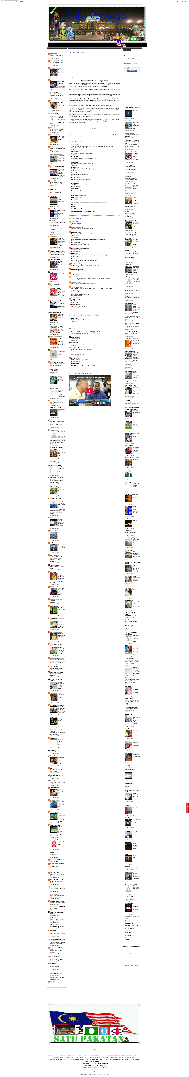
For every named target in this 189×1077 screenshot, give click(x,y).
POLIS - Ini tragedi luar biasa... (135, 732)
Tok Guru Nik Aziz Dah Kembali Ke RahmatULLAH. (136, 605)
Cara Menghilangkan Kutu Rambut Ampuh (61, 453)
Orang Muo (128, 121)
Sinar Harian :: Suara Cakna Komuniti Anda (82, 211)
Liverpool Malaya (75, 358)
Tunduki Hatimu (54, 565)
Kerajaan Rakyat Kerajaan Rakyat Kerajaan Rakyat (132, 408)
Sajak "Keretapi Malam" (76, 249)
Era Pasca (53, 461)
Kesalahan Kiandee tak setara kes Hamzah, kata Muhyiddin (57, 129)
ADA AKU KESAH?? (56, 632)
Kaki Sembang (54, 369)
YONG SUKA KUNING (131, 339)
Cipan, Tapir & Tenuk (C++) (57, 873)
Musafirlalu (128, 176)
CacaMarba (128, 400)
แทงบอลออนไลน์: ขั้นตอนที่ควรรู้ (79, 333)
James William (99, 1074)
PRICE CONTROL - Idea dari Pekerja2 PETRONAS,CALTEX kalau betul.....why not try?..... (57, 661)
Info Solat (135, 807)
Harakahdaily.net (75, 200)
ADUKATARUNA (55, 260)
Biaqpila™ (53, 272)
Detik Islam (53, 221)
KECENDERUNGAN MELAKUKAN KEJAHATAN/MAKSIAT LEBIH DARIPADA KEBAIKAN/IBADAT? (131, 169)
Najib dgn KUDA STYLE (61, 719)
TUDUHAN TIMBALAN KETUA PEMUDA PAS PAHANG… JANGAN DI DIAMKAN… (56, 559)
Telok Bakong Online (55, 465)
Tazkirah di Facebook (76, 223)
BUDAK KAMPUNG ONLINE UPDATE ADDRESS (61, 685)
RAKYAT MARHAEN (56, 288)
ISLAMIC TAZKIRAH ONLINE (80, 294)
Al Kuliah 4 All (75, 348)
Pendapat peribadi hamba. (57, 901)
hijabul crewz (128, 714)
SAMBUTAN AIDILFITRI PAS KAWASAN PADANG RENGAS (136, 637)
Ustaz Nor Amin (75, 259)
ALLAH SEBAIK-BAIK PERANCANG (136, 887)
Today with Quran (76, 277)
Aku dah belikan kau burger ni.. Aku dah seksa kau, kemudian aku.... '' (136, 908)
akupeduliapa (53, 963)
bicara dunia (128, 665)
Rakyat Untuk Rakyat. (131, 678)
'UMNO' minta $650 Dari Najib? (136, 485)
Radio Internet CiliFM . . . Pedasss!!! (57, 948)
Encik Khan (53, 717)
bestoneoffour (128, 250)
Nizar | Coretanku (129, 289)
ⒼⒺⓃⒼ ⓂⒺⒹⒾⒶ (130, 386)
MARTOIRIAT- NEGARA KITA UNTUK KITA (57, 860)
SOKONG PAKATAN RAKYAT (131, 613)
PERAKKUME (129, 588)
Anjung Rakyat (129, 600)
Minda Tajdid (74, 237)
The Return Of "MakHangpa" (78, 344)
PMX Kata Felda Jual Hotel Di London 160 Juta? (57, 875)
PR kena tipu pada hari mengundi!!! (55, 674)
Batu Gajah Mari (129, 753)
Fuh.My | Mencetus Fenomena (130, 929)
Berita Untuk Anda (130, 351)
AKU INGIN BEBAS (130, 220)
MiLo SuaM (128, 196)
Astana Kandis (129, 923)
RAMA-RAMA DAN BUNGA (57, 926)
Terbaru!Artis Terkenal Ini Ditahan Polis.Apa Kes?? (61, 591)
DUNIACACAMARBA (56, 408)
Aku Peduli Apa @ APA (56, 912)
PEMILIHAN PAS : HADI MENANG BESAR (56, 481)
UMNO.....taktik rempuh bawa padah (61, 843)
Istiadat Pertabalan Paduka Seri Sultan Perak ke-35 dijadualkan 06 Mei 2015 (57, 933)
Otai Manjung (128, 729)
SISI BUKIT (128, 238)
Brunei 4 (135, 520)
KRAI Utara (128, 645)
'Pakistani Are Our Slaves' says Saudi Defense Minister (57, 364)
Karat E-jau (128, 470)
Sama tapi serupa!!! (135, 435)
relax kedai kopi (54, 350)
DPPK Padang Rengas (131, 632)
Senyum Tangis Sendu (130, 233)
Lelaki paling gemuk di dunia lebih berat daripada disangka (132, 402)
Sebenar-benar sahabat (76, 295)
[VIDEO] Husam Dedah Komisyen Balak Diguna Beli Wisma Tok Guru (61, 342)
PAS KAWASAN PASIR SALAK (56, 478)
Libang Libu (128, 264)
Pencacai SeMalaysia (55, 376)
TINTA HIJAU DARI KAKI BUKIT (132, 563)
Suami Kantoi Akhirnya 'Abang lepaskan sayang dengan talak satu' (136, 356)
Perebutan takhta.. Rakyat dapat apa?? (61, 635)
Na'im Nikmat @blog (130, 184)
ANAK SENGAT (54, 555)
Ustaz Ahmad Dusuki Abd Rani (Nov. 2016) (81, 349)
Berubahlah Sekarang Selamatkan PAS (130, 770)
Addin (52, 543)
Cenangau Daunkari (55, 312)
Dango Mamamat (129, 658)
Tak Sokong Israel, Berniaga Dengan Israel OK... (61, 804)
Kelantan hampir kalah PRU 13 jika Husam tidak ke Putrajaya (61, 650)
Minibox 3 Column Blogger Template (87, 1074)
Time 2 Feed (53, 982)
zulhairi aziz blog (129, 903)
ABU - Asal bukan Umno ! (57, 672)
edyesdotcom (53, 236)
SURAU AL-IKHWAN (131, 935)
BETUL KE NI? (129, 303)
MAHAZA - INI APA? (131, 884)
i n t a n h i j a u (54, 768)
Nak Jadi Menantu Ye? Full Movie (61, 379)
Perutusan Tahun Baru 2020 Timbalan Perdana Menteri (84, 158)
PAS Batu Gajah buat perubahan (136, 755)
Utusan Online (75, 183)
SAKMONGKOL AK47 (56, 61)
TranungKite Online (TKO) (132, 323)
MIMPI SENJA (129, 531)
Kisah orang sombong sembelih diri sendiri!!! (61, 742)
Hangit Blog (128, 296)
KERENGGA (54, 54)
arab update (128, 686)
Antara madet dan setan (55, 752)
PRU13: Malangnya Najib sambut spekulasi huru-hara (131, 898)
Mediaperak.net (54, 854)
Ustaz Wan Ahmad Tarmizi (132, 494)
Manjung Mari (129, 445)
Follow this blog (131, 70)
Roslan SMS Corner (55, 68)
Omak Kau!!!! (54, 430)
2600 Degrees (106, 1074)
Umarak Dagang (75, 304)
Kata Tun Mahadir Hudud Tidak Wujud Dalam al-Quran (84, 260)
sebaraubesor (128, 783)
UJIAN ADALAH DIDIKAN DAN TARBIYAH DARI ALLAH (85, 265)
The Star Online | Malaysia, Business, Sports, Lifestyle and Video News (89, 202)
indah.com (53, 189)
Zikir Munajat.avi (135, 496)
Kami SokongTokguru (130, 538)
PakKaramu (53, 101)
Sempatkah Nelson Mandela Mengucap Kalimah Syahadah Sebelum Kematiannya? (132, 720)
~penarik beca (53, 181)
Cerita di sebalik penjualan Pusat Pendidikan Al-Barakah (136, 281)
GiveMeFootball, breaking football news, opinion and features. (87, 366)
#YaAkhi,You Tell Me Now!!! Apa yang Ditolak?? (136, 242)
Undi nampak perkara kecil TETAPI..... (61, 696)
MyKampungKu (54, 800)
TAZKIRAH (74, 222)
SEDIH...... (135, 589)
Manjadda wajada (129, 625)
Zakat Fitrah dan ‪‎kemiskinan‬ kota (136, 412)
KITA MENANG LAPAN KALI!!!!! (79, 359)
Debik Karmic (54, 756)
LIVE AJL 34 (61, 273)
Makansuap (128, 830)
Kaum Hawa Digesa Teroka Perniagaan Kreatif (56, 920)
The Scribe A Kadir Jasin (56, 880)
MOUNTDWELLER (55, 300)
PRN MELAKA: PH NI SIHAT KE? (61, 71)
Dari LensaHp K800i (130, 576)
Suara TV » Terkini (76, 145)
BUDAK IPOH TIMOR (56, 775)
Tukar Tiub (53, 196)
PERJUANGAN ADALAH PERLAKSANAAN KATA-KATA (132, 141)
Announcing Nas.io (75, 338)
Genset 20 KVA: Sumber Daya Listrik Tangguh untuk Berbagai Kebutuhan (57, 184)
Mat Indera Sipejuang (130, 506)
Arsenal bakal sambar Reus (77, 354)
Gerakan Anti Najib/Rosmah (132, 316)
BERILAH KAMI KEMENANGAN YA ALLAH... (136, 876)
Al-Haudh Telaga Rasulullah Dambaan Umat (56, 371)
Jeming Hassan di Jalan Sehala (56, 645)
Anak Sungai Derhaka (56, 154)
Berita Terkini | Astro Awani (78, 195)
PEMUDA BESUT (55, 825)
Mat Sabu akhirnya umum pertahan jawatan (131, 533)
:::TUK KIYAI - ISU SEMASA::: (55, 499)
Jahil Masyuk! (74, 301)
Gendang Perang (54, 388)
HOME (73, 204)
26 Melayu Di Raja (129, 896)
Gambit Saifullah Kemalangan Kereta (135, 846)
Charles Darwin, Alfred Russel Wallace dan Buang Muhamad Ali (57, 254)
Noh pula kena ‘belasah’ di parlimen (94, 81)
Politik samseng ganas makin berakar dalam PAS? (136, 580)
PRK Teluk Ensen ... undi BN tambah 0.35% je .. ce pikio (132, 660)
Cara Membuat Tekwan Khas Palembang (61, 489)
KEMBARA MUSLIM (77, 269)
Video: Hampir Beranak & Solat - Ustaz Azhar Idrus (57, 782)
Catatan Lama (116, 134)
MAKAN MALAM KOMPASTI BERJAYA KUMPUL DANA (61, 522)
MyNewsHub (53, 918)
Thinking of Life (54, 812)
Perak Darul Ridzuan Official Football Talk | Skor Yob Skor (86, 332)
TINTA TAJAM (54, 420)
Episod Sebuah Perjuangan (78, 243)
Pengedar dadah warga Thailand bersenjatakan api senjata (84, 169)
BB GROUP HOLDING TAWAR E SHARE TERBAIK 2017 (61, 393)
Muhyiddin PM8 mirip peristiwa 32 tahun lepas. (61, 264)
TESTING (52, 914)
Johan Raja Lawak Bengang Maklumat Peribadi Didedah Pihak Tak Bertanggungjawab (132, 392)
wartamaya (53, 750)
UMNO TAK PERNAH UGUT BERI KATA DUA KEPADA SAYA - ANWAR (61, 172)
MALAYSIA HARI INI (56, 362)
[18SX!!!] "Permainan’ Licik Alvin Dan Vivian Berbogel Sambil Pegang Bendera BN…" (92, 278)
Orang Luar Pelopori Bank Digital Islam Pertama (56, 882)
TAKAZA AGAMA (76, 282)
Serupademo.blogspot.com (57, 658)
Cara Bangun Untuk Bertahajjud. (129, 366)
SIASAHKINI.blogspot (56, 587)
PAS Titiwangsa (129, 818)
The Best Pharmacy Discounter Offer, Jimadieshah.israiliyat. (57, 942)
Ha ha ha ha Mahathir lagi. (136, 832)
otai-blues (127, 866)
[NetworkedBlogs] (132, 68)
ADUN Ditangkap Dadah (130, 234)
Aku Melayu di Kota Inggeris (57, 251)
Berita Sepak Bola (75, 337)
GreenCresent (128, 550)
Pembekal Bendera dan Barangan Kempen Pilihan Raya (61, 329)
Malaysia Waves (54, 857)
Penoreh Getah (54, 606)
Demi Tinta (128, 212)
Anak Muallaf (54, 666)
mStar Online (74, 188)
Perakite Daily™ (75, 178)
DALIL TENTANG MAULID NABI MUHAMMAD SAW (84, 283)
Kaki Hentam (53, 738)
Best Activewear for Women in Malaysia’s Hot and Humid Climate (57, 95)
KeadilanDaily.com (76, 157)
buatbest (127, 741)
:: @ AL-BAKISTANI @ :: (57, 705)
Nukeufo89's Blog (54, 486)
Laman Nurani (75, 253)
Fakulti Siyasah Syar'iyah (131, 926)
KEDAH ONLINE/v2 (130, 698)
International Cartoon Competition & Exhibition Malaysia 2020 (131, 215)
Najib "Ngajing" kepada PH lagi (57, 902)
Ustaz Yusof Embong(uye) (78, 264)
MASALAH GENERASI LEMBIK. (135, 186)
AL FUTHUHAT (54, 788)
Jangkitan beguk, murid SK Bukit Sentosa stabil (82, 163)
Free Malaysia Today (76, 191)
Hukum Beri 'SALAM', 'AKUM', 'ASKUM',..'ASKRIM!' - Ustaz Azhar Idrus (132, 701)
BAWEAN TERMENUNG (57, 864)
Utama (73, 206)
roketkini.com (74, 151)
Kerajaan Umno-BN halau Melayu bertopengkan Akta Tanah (61, 624)
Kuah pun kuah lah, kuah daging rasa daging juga (57, 733)
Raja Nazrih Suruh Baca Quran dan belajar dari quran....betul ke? (136, 650)
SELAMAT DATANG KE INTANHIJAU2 (56, 770)
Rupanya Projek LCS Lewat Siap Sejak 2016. (61, 212)
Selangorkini (74, 162)
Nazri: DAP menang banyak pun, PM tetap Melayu (56, 191)
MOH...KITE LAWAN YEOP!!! (56, 730)
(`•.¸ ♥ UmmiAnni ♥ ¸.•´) (56, 284)
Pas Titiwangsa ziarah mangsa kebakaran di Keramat (136, 822)
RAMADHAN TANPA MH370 (61, 608)
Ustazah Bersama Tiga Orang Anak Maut (136, 796)
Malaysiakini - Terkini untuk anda (80, 193)
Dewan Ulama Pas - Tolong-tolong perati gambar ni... (136, 449)
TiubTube (52, 781)
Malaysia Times (54, 92)
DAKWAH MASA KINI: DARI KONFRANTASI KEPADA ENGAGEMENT (88, 239)
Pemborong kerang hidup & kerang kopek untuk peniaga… (132, 252)
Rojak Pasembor (129, 482)
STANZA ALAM (54, 925)
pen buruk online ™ (130, 257)
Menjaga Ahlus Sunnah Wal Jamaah (61, 353)
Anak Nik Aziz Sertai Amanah (136, 460)
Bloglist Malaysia (129, 133)
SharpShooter (53, 325)
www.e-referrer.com (131, 58)
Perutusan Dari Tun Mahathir (78, 319)
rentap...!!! (127, 854)
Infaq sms (52, 602)
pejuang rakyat (129, 872)
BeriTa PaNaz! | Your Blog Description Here (57, 978)
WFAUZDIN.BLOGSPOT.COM (132, 108)
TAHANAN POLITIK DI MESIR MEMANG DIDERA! (136, 691)
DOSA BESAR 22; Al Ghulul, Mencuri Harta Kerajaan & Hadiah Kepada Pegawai (90, 255)
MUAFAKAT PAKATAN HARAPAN (61, 315)
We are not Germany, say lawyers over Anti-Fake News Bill (61, 305)
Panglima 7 (128, 364)
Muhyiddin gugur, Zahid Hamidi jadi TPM (61, 469)
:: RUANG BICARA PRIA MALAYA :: (57, 448)
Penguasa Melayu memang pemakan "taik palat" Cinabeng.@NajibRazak (56, 966)
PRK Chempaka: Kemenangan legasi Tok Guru (136, 554)
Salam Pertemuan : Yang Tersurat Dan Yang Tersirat (131, 178)
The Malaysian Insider (77, 209)
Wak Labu (53, 128)
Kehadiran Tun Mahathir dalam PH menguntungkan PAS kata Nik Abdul (132, 326)
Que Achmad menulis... (131, 152)
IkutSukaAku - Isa (55, 866)
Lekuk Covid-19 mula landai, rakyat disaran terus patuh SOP (57, 896)
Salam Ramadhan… (55, 776)
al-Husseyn (128, 277)
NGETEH (135, 110)
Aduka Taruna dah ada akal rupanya (61, 137)
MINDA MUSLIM (76, 299)
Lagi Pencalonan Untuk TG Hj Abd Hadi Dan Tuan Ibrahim (136, 568)
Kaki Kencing (128, 932)
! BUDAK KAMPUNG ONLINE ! (56, 680)
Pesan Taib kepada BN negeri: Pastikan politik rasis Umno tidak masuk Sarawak (132, 681)
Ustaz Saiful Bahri (76, 232)
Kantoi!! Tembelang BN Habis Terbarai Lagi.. (61, 547)
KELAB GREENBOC (56, 337)
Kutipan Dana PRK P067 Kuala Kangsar (80, 179)
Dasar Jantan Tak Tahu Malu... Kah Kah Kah (136, 510)
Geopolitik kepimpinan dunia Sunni (79, 174)
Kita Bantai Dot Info (130, 371)
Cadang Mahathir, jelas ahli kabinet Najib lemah (131, 709)
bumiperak (53, 572)
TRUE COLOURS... (55, 693)
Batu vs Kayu (97, 8)
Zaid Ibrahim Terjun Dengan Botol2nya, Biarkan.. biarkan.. (136, 269)
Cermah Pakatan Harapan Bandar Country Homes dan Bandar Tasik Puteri (136, 308)
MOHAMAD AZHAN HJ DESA (132, 917)
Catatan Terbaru (73, 134)
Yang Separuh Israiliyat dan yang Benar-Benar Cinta (57, 940)
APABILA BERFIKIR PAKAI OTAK (61, 104)
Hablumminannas (129, 519)
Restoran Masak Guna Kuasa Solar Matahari (136, 744)
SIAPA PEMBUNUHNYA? (131, 621)
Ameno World (53, 209)
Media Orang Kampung (56, 147)
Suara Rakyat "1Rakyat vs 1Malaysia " (57, 228)
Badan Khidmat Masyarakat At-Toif (80, 273)
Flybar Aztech (53, 908)
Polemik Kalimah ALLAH (56, 668)
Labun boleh (53, 531)
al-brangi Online (54, 840)
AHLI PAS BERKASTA (130, 615)
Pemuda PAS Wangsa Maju (132, 433)
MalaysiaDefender (55, 956)
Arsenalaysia (74, 342)
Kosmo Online (75, 167)
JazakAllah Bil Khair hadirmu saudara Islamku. (136, 542)
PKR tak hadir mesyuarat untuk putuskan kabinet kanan (132, 298)
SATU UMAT (53, 894)
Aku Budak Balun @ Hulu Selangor (132, 804)
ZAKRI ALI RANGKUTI (132, 458)
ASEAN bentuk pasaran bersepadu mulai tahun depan (83, 184)
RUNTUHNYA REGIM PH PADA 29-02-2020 (136, 224)
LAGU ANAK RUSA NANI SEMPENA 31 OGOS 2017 (136, 343)
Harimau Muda (75, 363)
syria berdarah (54, 401)
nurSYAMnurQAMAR (131, 332)
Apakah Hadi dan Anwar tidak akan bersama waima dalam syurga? (61, 84)
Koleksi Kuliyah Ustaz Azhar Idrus (80, 248)
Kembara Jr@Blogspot (131, 707)
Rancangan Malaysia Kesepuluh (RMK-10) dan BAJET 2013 (57, 958)
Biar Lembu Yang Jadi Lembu (131, 938)
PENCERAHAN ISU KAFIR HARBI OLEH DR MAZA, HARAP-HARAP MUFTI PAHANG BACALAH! (57, 424)
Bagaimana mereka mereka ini (132, 868)
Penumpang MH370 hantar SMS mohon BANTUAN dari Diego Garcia (136, 670)
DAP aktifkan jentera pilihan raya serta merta (81, 153)
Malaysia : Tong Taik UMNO (57, 907)
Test (59, 532)
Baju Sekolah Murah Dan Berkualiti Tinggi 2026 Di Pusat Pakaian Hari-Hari (136, 157)
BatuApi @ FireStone (55, 135)
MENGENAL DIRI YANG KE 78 (79, 306)
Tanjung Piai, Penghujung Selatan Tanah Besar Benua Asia (136, 125)
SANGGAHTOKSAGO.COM (57, 619)
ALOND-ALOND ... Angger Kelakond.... (132, 791)
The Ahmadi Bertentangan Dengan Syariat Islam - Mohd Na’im (61, 158)
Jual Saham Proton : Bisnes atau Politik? (80, 244)
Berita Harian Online (76, 197)
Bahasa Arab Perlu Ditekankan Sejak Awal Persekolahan (84, 234)
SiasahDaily (74, 173)
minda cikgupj (128, 165)
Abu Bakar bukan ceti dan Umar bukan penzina (82, 228)
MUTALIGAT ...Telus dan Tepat (57, 167)
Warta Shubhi (54, 113)
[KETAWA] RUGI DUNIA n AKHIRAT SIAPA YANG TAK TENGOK (61, 709)
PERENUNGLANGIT (77, 227)
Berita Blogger (128, 620)
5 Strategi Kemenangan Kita (61, 791)
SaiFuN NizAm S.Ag (76, 287)
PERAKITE (128, 765)
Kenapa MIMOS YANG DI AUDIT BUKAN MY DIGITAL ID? (132, 146)
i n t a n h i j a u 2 (54, 517)
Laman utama (95, 134)
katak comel (128, 842)
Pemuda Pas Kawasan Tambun (56, 599)
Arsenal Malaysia (75, 353)
